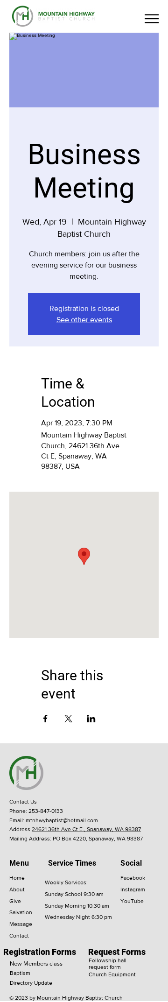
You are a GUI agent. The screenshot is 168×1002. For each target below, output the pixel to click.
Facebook (132, 878)
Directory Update (31, 983)
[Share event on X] (68, 718)
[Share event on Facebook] (45, 718)
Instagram (132, 889)
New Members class (36, 963)
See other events (84, 320)
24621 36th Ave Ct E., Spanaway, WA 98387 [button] (86, 829)
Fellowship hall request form (107, 963)
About (17, 889)
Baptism (20, 973)
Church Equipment (112, 974)
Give (15, 901)
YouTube (132, 901)
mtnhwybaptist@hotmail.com (62, 820)
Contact (19, 935)
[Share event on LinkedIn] (91, 718)
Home (17, 878)
